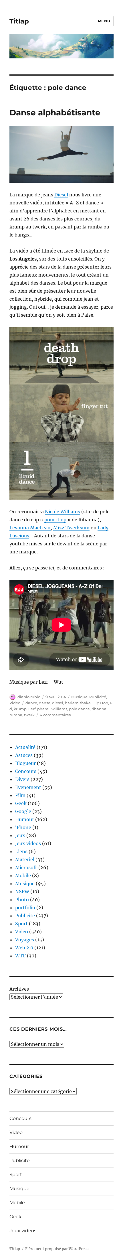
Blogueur (25, 763)
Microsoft (26, 867)
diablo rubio (28, 697)
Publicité (97, 697)
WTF (20, 956)
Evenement (28, 787)
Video (14, 703)
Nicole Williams (62, 511)
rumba (15, 715)
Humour (24, 819)
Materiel (24, 859)
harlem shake (78, 703)
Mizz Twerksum (71, 528)
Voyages (24, 939)
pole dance (79, 709)
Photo (22, 899)
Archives (19, 989)
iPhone (23, 827)
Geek (21, 803)
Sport (21, 923)
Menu (104, 21)
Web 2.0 (24, 948)
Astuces (24, 755)
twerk (29, 715)
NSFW (22, 891)
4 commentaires (55, 715)
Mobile (23, 875)
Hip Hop (100, 703)
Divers (22, 779)
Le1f (31, 709)
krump (20, 709)
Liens (21, 851)
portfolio (25, 907)
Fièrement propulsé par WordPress (57, 1249)
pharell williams (52, 709)
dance (31, 703)
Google (23, 811)
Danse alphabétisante (54, 112)
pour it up (55, 519)
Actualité (25, 747)
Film (20, 795)
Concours (25, 771)
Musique (79, 697)
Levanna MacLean (30, 528)
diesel (57, 703)
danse (44, 703)
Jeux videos (28, 843)
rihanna (99, 709)
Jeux (20, 835)
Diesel (61, 195)
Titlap (19, 21)
